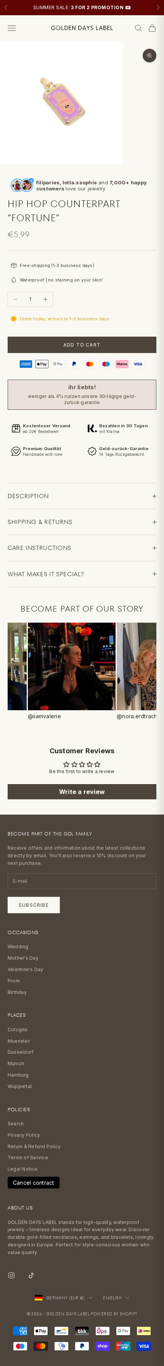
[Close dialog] (8, 8)
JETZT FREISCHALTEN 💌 (82, 707)
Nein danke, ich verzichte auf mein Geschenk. (82, 728)
